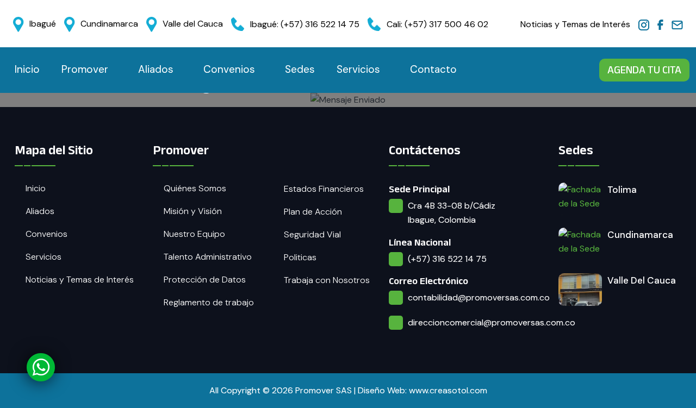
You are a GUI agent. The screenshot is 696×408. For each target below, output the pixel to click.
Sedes (300, 69)
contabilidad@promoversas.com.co (479, 297)
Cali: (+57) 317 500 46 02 (437, 24)
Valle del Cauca (193, 23)
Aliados (155, 69)
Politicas (300, 257)
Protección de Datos (205, 279)
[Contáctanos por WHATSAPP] (41, 367)
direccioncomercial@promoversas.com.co (491, 322)
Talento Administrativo (208, 256)
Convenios (229, 69)
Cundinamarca (109, 23)
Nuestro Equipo (194, 234)
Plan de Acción (313, 211)
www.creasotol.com (448, 390)
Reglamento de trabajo (209, 302)
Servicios (358, 69)
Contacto (433, 69)
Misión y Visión (193, 211)
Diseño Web (381, 390)
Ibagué (42, 23)
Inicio (27, 69)
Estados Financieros (324, 188)
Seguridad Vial (312, 234)
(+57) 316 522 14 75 (447, 259)
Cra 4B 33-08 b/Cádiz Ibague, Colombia (451, 212)
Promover (84, 69)
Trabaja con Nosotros (327, 280)
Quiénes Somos (195, 188)
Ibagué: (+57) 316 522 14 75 (304, 24)
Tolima (622, 190)
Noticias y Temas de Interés (575, 24)
